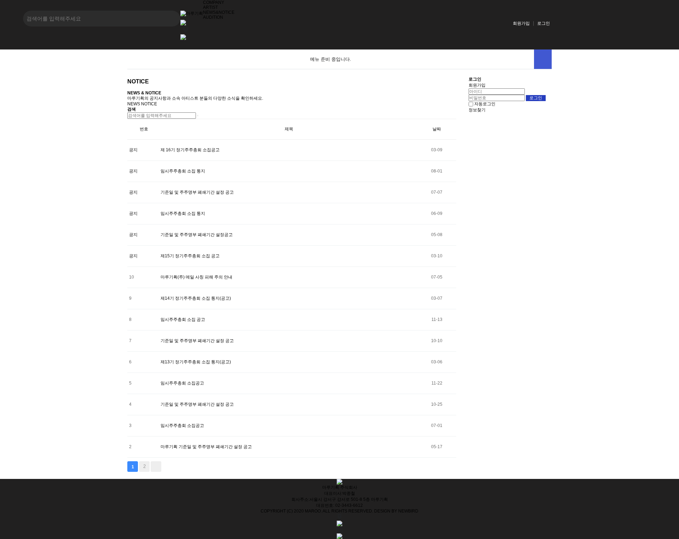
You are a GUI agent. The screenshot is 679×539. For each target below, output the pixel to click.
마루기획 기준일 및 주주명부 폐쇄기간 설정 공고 (206, 446)
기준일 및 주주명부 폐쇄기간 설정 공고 (197, 192)
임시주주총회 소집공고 (182, 383)
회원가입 (521, 23)
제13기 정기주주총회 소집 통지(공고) (196, 361)
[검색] (197, 115)
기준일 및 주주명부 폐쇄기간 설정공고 (197, 234)
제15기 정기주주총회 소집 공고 (190, 255)
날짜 (437, 129)
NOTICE (149, 103)
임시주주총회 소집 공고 (183, 319)
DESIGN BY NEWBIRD (396, 511)
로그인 (543, 23)
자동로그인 (484, 103)
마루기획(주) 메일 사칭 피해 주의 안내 (196, 277)
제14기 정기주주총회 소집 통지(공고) (196, 298)
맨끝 (156, 466)
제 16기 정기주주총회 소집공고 (190, 149)
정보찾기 (477, 109)
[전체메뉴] (543, 59)
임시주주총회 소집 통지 (183, 171)
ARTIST (210, 7)
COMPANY (213, 2)
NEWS (133, 103)
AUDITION (213, 17)
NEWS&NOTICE (218, 12)
